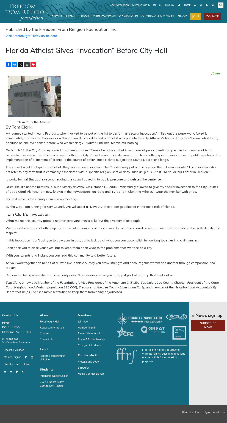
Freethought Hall (49, 322)
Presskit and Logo (88, 362)
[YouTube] (195, 5)
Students (46, 369)
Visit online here (31, 36)
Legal (71, 16)
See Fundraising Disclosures (16, 342)
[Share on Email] (27, 64)
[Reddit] (201, 5)
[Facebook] (154, 5)
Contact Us (10, 315)
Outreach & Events (158, 16)
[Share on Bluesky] (14, 64)
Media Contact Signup (91, 374)
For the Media (88, 355)
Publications (104, 16)
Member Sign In (87, 328)
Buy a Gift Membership (91, 339)
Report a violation (119, 5)
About (57, 16)
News (84, 16)
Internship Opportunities (54, 376)
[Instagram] (160, 5)
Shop (182, 16)
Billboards (84, 368)
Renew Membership (89, 333)
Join (195, 16)
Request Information (52, 328)
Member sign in (141, 5)
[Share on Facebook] (8, 64)
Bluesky (169, 5)
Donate (212, 16)
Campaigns (128, 16)
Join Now (83, 322)
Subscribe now (208, 325)
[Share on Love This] (33, 64)
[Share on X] (20, 64)
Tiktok (187, 5)
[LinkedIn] (207, 5)
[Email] (213, 5)
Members (85, 315)
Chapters (45, 333)
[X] (179, 5)
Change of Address (89, 345)
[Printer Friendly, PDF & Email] (215, 73)
